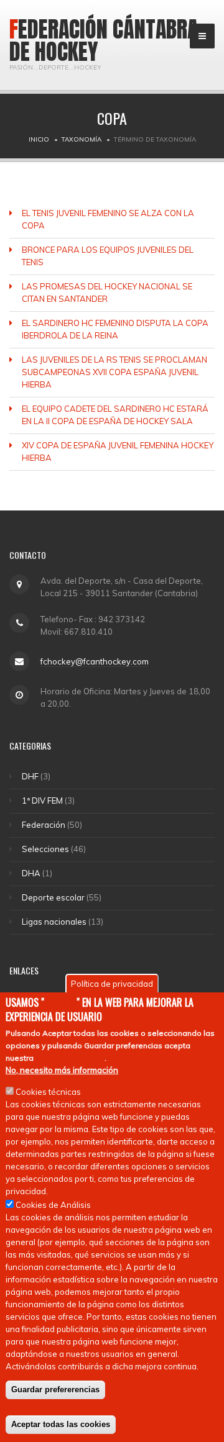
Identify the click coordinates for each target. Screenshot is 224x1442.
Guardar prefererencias (55, 1389)
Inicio (39, 139)
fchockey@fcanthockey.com (94, 661)
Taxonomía (81, 139)
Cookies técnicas (48, 1092)
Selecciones (45, 849)
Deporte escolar (53, 897)
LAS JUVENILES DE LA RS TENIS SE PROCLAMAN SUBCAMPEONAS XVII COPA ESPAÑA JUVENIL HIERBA (114, 372)
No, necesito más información (62, 1070)
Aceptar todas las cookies (60, 1424)
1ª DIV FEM (42, 800)
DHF (30, 776)
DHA (31, 873)
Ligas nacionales (54, 922)
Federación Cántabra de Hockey (103, 40)
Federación (43, 825)
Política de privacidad (112, 984)
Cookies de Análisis (53, 1205)
